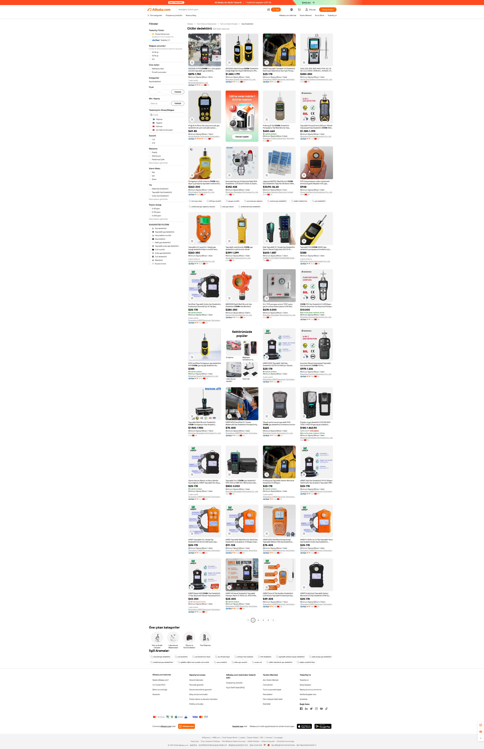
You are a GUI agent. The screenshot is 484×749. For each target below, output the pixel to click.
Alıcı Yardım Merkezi (270, 680)
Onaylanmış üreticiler (234, 683)
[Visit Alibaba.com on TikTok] (326, 708)
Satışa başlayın (305, 685)
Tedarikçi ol (304, 680)
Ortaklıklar (304, 699)
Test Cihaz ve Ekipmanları (206, 24)
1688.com (216, 738)
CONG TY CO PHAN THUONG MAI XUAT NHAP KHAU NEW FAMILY (279, 258)
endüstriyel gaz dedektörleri (163, 662)
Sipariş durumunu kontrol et (310, 690)
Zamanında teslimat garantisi (200, 690)
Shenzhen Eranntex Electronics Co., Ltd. (315, 136)
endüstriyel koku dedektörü (250, 207)
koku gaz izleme (228, 207)
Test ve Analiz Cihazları (229, 24)
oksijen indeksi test (300, 201)
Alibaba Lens (166, 726)
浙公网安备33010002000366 (283, 745)
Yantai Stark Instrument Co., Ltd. (238, 258)
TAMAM (177, 92)
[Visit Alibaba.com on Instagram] (316, 708)
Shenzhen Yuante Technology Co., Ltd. (240, 79)
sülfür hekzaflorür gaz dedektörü (280, 662)
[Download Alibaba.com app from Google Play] (322, 726)
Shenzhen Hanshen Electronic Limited (278, 192)
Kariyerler (156, 694)
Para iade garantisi (196, 685)
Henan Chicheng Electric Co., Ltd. (201, 261)
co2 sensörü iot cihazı (202, 657)
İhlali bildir (267, 704)
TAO (261, 738)
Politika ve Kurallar (196, 704)
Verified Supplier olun (308, 694)
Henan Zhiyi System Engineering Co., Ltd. (316, 79)
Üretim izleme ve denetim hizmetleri (203, 699)
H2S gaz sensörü (215, 201)
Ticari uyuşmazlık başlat (272, 690)
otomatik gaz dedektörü (161, 657)
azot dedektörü (319, 201)
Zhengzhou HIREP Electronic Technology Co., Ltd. (279, 79)
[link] (480, 725)
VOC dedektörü (265, 657)
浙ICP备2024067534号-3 (306, 745)
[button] (268, 9)
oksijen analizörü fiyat (307, 662)
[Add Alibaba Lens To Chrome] (186, 726)
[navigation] (166, 322)
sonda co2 (258, 662)
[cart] (300, 10)
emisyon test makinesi (245, 657)
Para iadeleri (267, 694)
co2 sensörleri (182, 657)
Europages (278, 738)
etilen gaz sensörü (240, 662)
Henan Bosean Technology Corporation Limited (204, 136)
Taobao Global (252, 738)
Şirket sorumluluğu (160, 690)
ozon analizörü (222, 662)
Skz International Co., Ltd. (198, 83)
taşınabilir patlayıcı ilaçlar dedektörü (292, 657)
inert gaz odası (196, 201)
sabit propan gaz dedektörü (321, 657)
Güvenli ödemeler (196, 680)
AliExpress (206, 738)
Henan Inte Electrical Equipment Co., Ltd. (316, 192)
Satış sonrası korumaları (198, 694)
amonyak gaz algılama (255, 201)
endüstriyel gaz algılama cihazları (203, 207)
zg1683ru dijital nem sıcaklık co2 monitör (194, 662)
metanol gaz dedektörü (278, 201)
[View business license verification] (265, 745)
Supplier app (237, 726)
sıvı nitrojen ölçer (224, 657)
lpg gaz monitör (233, 201)
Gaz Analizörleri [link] (247, 24)
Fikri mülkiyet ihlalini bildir (273, 699)
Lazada (242, 738)
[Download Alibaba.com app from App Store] (304, 726)
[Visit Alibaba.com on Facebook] (301, 708)
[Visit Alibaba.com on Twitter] (311, 708)
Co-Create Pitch (159, 685)
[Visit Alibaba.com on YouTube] (321, 708)
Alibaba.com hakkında (162, 675)
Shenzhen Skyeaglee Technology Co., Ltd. (242, 192)
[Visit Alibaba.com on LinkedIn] (306, 708)
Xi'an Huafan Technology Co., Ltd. (201, 192)
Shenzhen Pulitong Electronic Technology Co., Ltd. (279, 138)
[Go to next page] (273, 620)
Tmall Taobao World (229, 738)
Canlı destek (268, 685)
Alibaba (190, 24)
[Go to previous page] (248, 620)
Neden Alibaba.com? (161, 680)
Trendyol (268, 738)
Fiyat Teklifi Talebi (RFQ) (235, 688)
